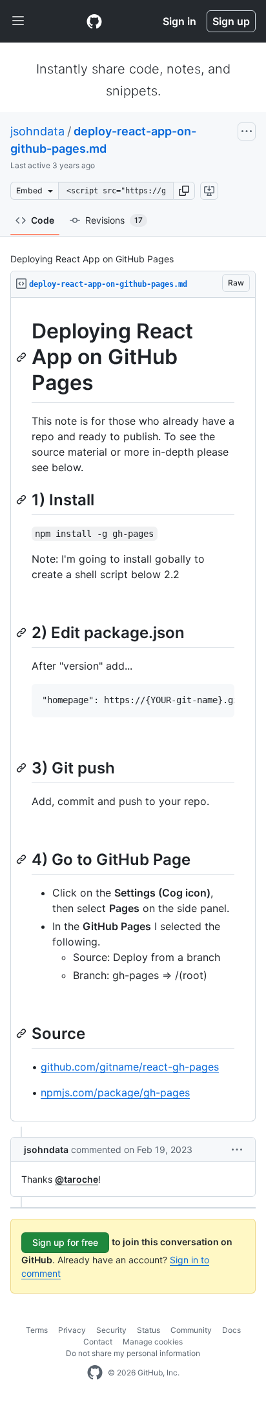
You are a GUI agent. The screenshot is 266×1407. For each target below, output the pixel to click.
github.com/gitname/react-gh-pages (130, 1066)
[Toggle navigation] (18, 21)
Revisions (114, 220)
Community (191, 1330)
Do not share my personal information (133, 1353)
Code (42, 220)
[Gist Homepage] (94, 21)
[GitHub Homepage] (95, 1372)
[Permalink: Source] (23, 1033)
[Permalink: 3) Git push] (23, 768)
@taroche (76, 1179)
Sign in (179, 21)
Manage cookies (153, 1341)
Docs (231, 1330)
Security (111, 1330)
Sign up (231, 21)
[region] (133, 709)
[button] (184, 191)
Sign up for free (65, 1242)
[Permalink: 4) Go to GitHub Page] (23, 859)
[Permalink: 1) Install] (23, 499)
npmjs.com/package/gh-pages (115, 1092)
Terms (37, 1330)
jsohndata (37, 131)
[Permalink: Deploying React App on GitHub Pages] (23, 357)
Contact (97, 1341)
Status (148, 1330)
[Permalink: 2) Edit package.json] (23, 632)
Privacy (72, 1330)
